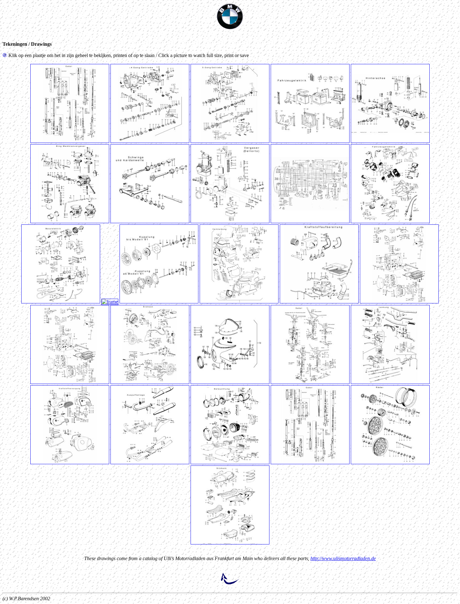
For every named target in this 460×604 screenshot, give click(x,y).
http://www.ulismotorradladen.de (343, 558)
